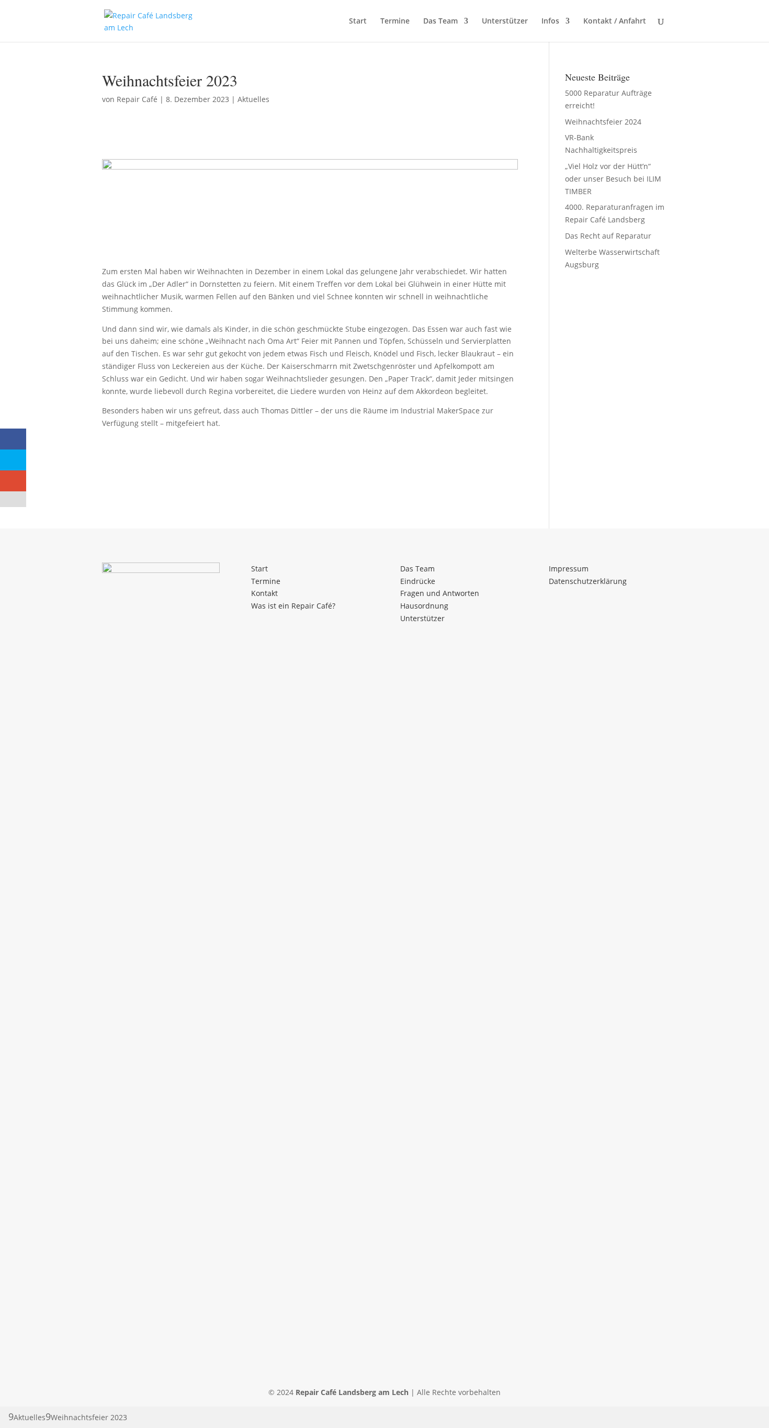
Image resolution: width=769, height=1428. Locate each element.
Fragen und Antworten (439, 593)
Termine (395, 21)
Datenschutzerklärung (588, 581)
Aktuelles (253, 99)
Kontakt (264, 593)
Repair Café (137, 99)
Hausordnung (424, 606)
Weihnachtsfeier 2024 (603, 122)
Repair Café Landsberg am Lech (352, 1392)
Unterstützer (505, 21)
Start (358, 21)
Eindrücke (417, 581)
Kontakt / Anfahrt (614, 21)
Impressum (569, 569)
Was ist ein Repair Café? (293, 606)
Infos (550, 21)
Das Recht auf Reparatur (608, 236)
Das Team (440, 21)
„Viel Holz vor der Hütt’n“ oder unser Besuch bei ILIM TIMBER (613, 178)
